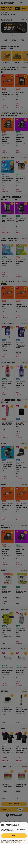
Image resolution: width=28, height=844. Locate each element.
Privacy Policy (22, 840)
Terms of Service (5, 842)
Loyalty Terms (16, 842)
